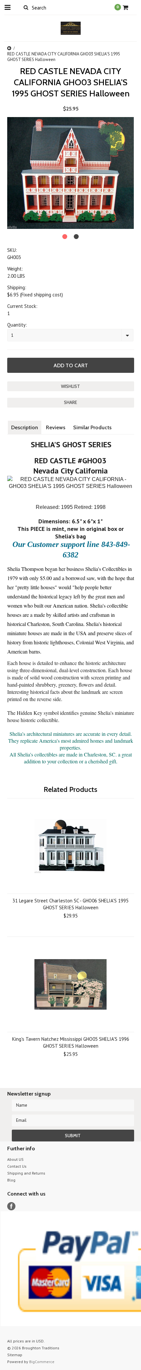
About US (15, 1159)
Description (24, 427)
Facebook (11, 1206)
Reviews (55, 427)
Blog (11, 1180)
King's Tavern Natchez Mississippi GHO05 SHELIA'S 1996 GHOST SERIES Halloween (70, 1042)
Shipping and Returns (26, 1173)
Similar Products (92, 427)
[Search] (26, 7)
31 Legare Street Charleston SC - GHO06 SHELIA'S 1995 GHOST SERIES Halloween (70, 904)
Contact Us (17, 1166)
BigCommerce (41, 1361)
